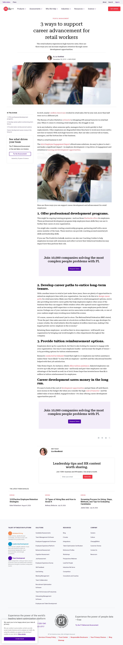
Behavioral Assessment (43, 550)
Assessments (35, 9)
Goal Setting (39, 571)
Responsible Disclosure (79, 637)
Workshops (66, 554)
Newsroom (94, 554)
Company (94, 527)
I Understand (19, 639)
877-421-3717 (38, 627)
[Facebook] (102, 437)
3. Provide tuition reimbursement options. (19, 127)
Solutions (39, 527)
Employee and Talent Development (46, 603)
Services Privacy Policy (47, 637)
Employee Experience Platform (45, 546)
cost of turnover (92, 391)
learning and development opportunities (63, 150)
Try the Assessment (20, 154)
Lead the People (68, 563)
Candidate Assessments (43, 533)
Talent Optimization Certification (73, 546)
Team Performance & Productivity (46, 592)
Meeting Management (42, 576)
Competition (67, 571)
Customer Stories (96, 546)
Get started (114, 9)
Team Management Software (45, 537)
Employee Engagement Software (46, 541)
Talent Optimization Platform (19, 527)
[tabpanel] (26, 501)
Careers (93, 533)
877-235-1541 (40, 623)
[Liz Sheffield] (50, 58)
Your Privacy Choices (98, 637)
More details (22, 634)
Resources (78, 9)
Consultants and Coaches (71, 576)
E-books (65, 537)
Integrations (66, 541)
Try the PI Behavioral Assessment (86, 625)
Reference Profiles (68, 550)
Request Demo (74, 269)
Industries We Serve (69, 567)
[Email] (105, 437)
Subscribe (87, 477)
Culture (93, 537)
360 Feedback (40, 567)
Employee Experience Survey (44, 563)
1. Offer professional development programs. (17, 118)
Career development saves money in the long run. (19, 131)
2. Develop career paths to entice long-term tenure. (20, 123)
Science (91, 9)
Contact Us (94, 550)
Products (20, 9)
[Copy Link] (109, 437)
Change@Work (95, 541)
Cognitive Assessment (42, 554)
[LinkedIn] (98, 437)
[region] (20, 631)
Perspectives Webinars (70, 558)
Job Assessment (41, 558)
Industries (65, 9)
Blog (64, 533)
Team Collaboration (42, 580)
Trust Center (63, 637)
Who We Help (51, 9)
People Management (61, 18)
